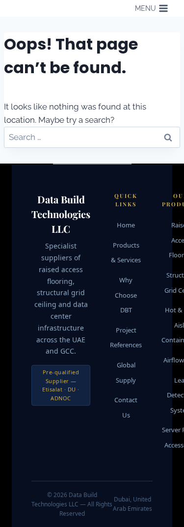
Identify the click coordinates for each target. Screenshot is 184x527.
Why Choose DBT (126, 295)
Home (126, 225)
